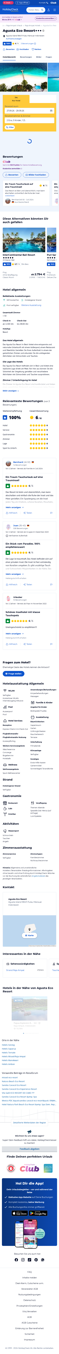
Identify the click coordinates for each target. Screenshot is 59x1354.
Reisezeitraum (11, 106)
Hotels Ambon (8, 1064)
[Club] (18, 19)
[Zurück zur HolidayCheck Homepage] (10, 10)
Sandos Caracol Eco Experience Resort (19, 1089)
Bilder (38, 57)
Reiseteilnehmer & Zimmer (17, 116)
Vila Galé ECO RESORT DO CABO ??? (18, 1093)
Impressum (29, 1339)
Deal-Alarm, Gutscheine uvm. (30, 1283)
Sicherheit (29, 1334)
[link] (48, 10)
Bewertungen (26, 57)
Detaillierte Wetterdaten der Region (29, 1122)
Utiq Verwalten (29, 1311)
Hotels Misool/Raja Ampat (14, 1056)
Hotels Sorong (8, 1045)
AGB (29, 1317)
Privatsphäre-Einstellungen (29, 1306)
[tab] (16, 99)
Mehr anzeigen (10, 390)
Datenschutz (29, 1300)
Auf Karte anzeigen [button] (14, 39)
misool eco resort (10, 1077)
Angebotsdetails (38, 876)
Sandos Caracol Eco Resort (14, 1085)
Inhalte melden (29, 1277)
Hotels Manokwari (10, 1060)
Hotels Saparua (9, 1048)
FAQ (29, 1272)
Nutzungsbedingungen (29, 1294)
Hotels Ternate (8, 1052)
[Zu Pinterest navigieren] (36, 1260)
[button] (23, 77)
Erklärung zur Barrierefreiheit (29, 1328)
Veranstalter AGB (29, 1289)
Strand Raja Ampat (15, 970)
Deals (7, 3)
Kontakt (42, 3)
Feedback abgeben (29, 1148)
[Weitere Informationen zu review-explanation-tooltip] (35, 44)
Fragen (49, 57)
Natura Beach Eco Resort (13, 1081)
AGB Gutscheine (29, 1323)
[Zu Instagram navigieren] (23, 1260)
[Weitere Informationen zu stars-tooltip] (43, 31)
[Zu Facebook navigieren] (16, 1260)
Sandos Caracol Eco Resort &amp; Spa (19, 1096)
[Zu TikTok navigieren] (29, 1260)
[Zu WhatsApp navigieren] (42, 1260)
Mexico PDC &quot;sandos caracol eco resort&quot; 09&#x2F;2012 (29, 1100)
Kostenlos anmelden (45, 18)
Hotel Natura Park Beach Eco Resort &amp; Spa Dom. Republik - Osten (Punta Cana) (29, 1104)
